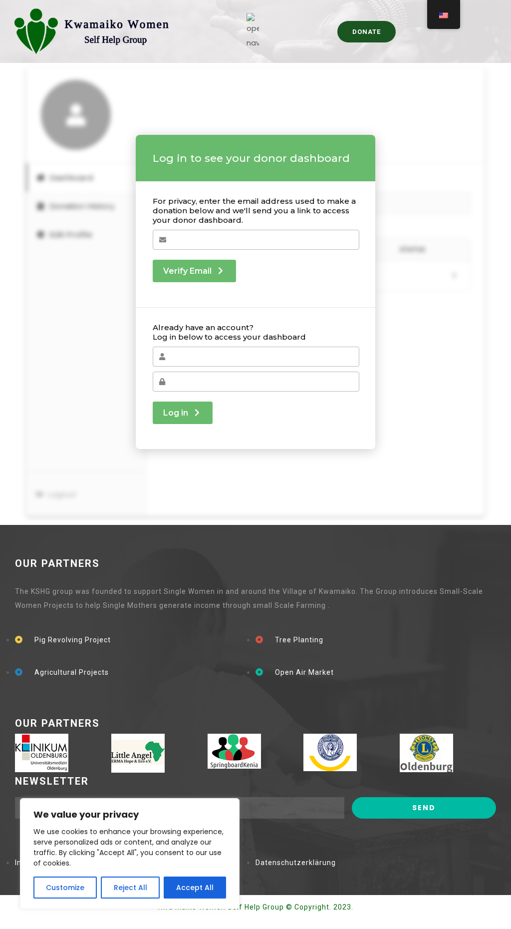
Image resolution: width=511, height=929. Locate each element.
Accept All (195, 888)
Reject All (130, 888)
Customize (65, 888)
